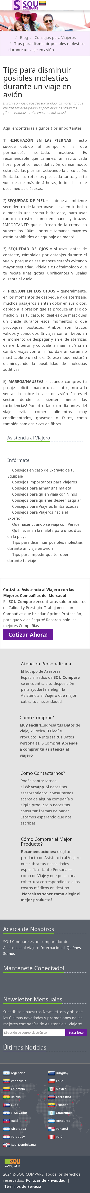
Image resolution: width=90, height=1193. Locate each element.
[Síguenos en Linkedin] (27, 983)
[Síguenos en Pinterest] (20, 983)
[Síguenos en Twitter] (13, 983)
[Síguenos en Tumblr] (35, 983)
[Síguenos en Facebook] (6, 983)
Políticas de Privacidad (45, 1180)
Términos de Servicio (22, 1186)
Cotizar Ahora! (28, 634)
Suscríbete (76, 1033)
